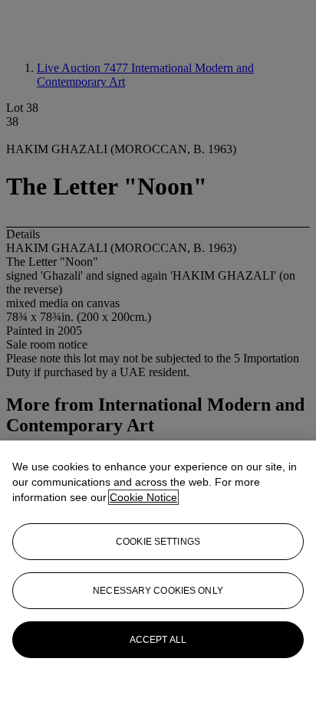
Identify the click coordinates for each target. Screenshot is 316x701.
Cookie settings (158, 541)
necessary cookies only (158, 590)
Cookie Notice (143, 497)
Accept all (158, 639)
